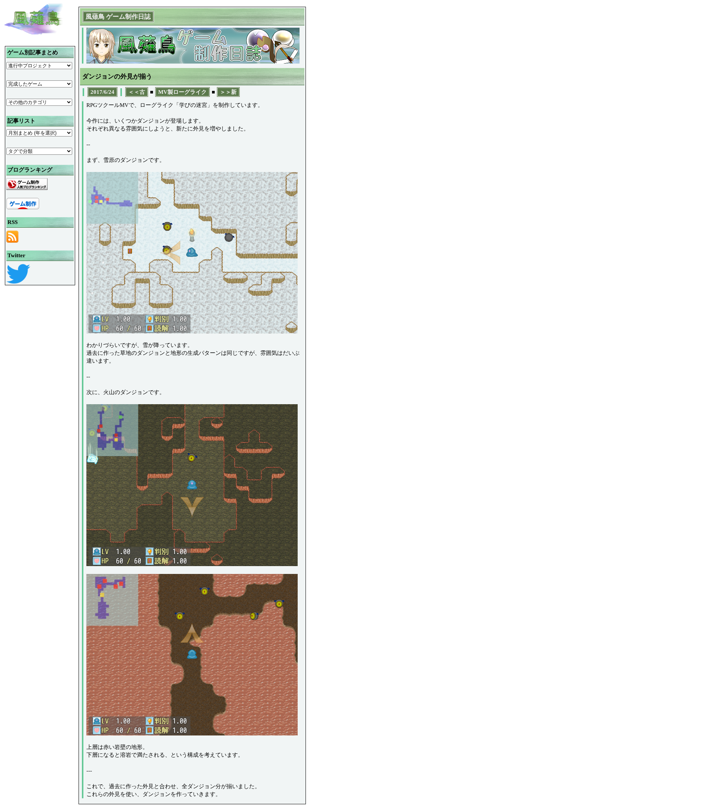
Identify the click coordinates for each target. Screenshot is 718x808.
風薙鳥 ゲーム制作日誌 (118, 16)
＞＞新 (228, 92)
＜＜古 (136, 92)
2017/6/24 (102, 92)
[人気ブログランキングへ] (26, 188)
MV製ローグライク (182, 92)
